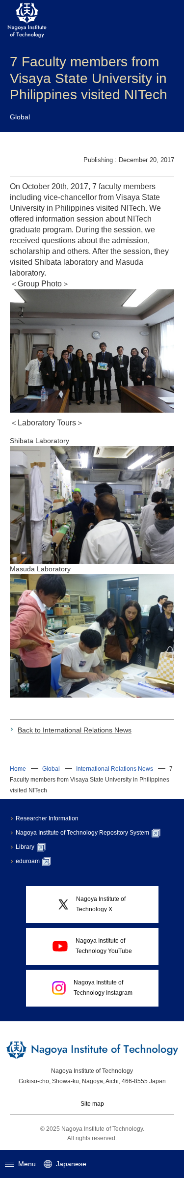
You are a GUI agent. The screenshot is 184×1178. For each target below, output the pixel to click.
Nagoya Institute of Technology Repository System (82, 832)
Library (25, 846)
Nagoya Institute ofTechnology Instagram (103, 987)
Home (18, 768)
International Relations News (114, 768)
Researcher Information (47, 818)
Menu (27, 1164)
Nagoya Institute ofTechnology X (101, 904)
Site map (92, 1103)
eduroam (28, 861)
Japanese (71, 1164)
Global (51, 768)
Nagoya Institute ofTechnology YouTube (104, 945)
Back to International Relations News (74, 730)
